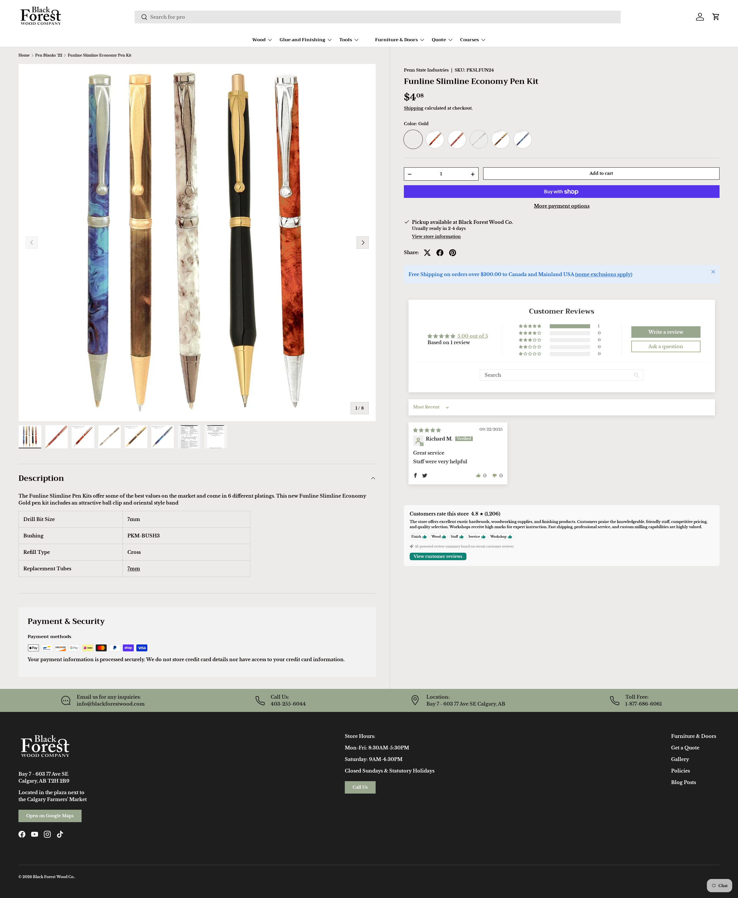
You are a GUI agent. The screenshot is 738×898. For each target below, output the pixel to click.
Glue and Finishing (302, 40)
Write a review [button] (665, 332)
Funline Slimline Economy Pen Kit (99, 55)
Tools (345, 40)
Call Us (360, 787)
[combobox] (377, 17)
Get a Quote (685, 748)
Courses (469, 40)
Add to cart (601, 173)
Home (24, 55)
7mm (133, 568)
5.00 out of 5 (473, 336)
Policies (680, 771)
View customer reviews (438, 556)
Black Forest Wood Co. (53, 877)
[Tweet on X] (427, 252)
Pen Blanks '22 (48, 55)
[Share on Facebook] (440, 252)
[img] (427, 430)
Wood (259, 40)
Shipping (413, 108)
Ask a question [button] (665, 347)
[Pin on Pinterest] (452, 252)
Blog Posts (683, 782)
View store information (436, 236)
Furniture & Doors (396, 40)
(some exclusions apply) (603, 275)
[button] (716, 16)
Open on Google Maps (50, 815)
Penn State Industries (426, 70)
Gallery (680, 759)
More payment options (562, 206)
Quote (439, 40)
